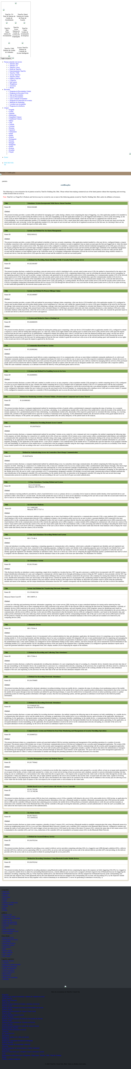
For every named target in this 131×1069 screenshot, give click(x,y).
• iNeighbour (12, 84)
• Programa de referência (16, 106)
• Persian (11, 141)
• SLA (4, 927)
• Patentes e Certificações (10, 903)
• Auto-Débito (6, 941)
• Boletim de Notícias (8, 943)
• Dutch (10, 146)
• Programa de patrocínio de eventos (20, 100)
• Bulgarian (12, 144)
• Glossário (5, 979)
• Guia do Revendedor (15, 97)
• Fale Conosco (6, 954)
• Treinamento (6, 947)
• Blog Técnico (6, 974)
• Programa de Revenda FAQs (18, 93)
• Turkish (11, 124)
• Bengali (11, 143)
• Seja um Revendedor (15, 95)
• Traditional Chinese (15, 119)
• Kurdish (11, 150)
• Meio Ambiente (7, 952)
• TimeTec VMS (13, 73)
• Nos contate (6, 956)
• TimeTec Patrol (13, 76)
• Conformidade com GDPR (11, 918)
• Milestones (6, 893)
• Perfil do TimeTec (14, 69)
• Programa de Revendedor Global (19, 91)
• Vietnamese (12, 132)
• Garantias (5, 926)
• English (11, 110)
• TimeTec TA (13, 65)
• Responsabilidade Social (10, 931)
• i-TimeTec (12, 80)
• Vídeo (4, 901)
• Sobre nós (5, 892)
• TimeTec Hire (13, 64)
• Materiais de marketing (16, 102)
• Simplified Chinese (14, 117)
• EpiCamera (12, 82)
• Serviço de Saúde (8, 938)
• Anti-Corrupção (7, 933)
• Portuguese (12, 139)
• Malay (10, 121)
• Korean (11, 148)
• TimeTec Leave (14, 67)
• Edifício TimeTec (14, 78)
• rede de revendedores (9, 968)
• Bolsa (4, 908)
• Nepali (11, 152)
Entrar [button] (6, 157)
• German (11, 126)
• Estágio (4, 910)
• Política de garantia (8, 929)
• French (11, 137)
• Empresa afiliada (7, 904)
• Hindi (10, 133)
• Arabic (11, 111)
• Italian (10, 135)
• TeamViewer (6, 975)
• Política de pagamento (9, 922)
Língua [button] (6, 108)
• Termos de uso (7, 920)
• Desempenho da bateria (10, 939)
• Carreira (5, 906)
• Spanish (11, 113)
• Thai (10, 122)
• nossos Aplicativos (8, 972)
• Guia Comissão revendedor (17, 99)
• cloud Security (7, 915)
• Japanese (11, 130)
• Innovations (6, 897)
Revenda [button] (7, 89)
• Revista (4, 899)
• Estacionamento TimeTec (17, 71)
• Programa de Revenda (9, 966)
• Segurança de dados (8, 916)
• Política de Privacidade (9, 924)
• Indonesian (12, 115)
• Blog (4, 949)
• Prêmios (5, 895)
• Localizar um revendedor (17, 104)
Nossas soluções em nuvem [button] (13, 62)
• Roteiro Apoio (7, 951)
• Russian (11, 128)
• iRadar (11, 88)
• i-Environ (12, 86)
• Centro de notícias (8, 970)
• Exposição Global (8, 945)
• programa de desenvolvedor (11, 964)
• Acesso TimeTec (14, 75)
